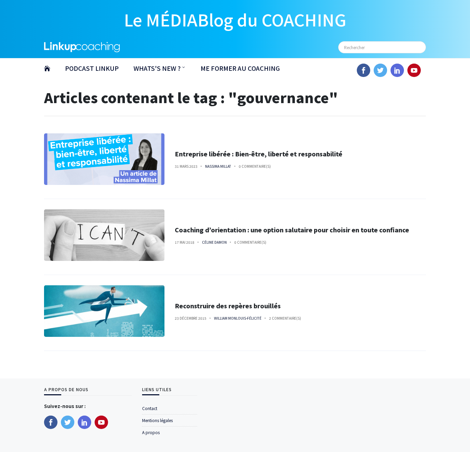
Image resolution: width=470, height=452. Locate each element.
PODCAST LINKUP (92, 68)
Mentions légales (157, 420)
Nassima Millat (218, 166)
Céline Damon (214, 242)
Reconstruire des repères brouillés (228, 305)
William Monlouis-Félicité (237, 318)
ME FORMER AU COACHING (240, 68)
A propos (151, 432)
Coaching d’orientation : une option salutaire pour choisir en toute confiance (292, 229)
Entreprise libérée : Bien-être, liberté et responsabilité (258, 154)
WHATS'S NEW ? (157, 68)
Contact (149, 408)
